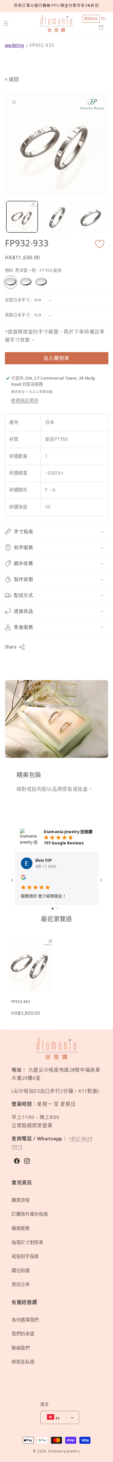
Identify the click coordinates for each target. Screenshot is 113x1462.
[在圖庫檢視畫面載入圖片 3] (90, 216)
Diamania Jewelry (64, 1451)
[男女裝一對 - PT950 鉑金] (11, 282)
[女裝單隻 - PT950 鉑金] (26, 282)
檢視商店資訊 (24, 401)
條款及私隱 (23, 1362)
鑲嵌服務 (21, 1228)
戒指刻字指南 (25, 1256)
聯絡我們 (21, 1348)
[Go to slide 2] (57, 908)
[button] (5, 23)
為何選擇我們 (25, 1320)
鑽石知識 (21, 1271)
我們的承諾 (23, 1334)
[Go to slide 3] (61, 908)
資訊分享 (21, 1284)
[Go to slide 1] (53, 909)
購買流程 (21, 1200)
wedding (14, 45)
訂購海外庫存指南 (30, 1214)
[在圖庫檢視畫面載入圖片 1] (22, 216)
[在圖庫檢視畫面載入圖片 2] (56, 216)
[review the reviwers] (23, 878)
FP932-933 (42, 45)
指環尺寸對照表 (27, 1242)
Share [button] (11, 647)
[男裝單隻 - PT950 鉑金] (41, 282)
